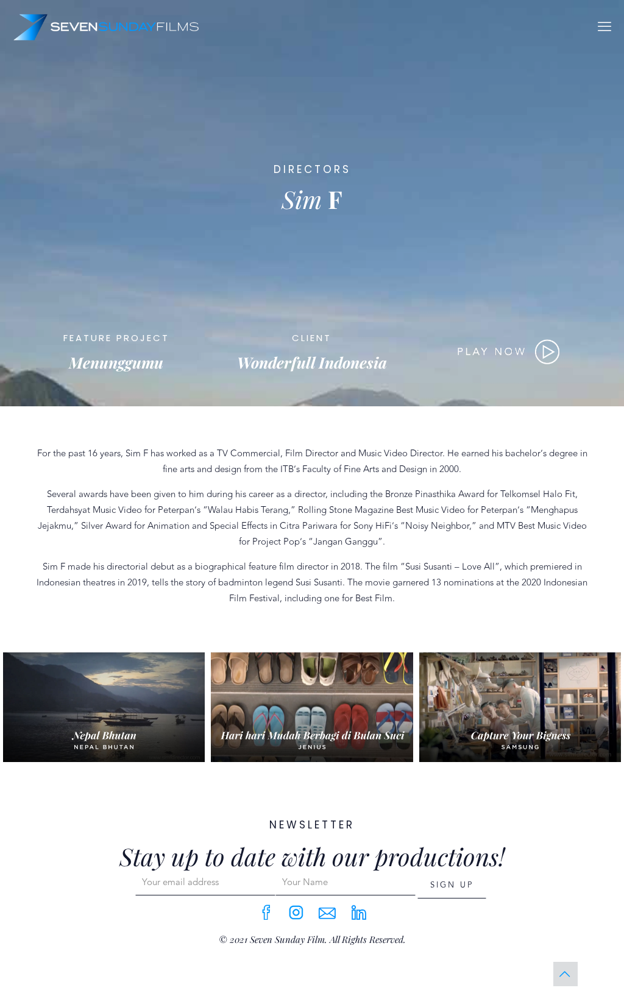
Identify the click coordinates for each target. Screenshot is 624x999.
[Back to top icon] (565, 974)
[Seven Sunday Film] (105, 26)
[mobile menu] (604, 26)
